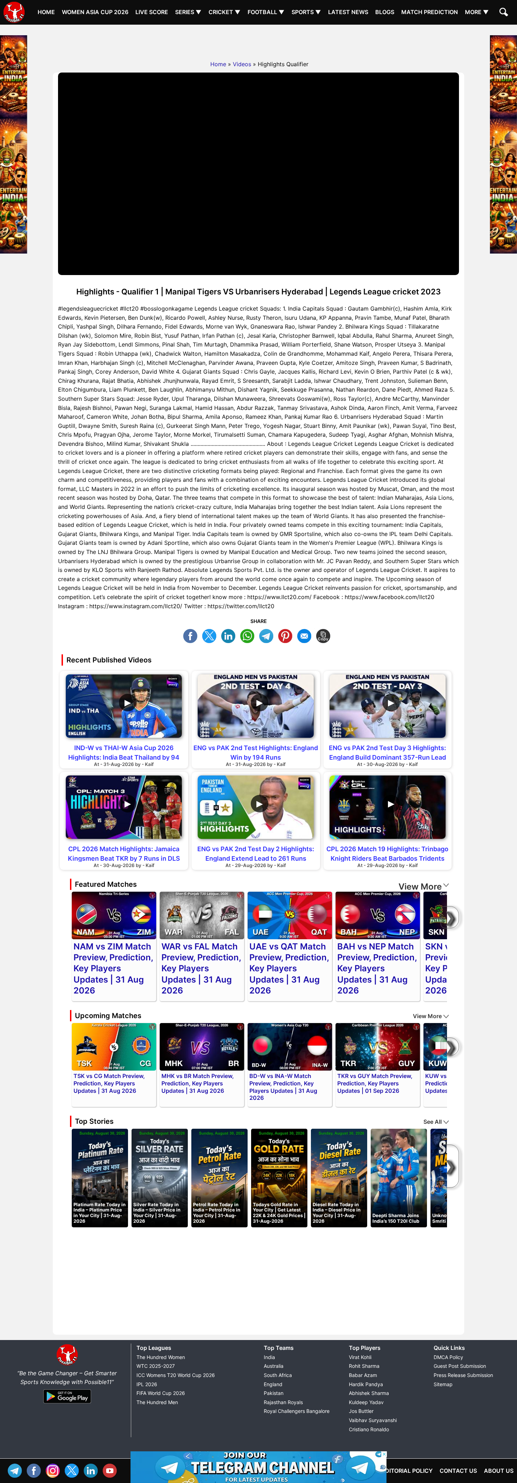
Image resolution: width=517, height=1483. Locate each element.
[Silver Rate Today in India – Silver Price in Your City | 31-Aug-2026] (160, 1177)
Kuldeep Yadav (366, 1402)
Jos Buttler (361, 1411)
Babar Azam (363, 1375)
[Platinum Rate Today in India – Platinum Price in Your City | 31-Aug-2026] (100, 1177)
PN (287, 635)
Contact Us (458, 1470)
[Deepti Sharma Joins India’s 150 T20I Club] (399, 1177)
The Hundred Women (160, 1357)
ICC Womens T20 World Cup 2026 (175, 1375)
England (273, 1384)
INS (54, 1470)
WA (249, 635)
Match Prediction (429, 11)
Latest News (348, 11)
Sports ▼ (306, 11)
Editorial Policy (407, 1470)
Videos (242, 64)
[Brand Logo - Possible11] (67, 1363)
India (269, 1357)
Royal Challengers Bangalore (297, 1411)
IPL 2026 (146, 1384)
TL (268, 635)
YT (111, 1470)
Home (46, 11)
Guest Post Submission (460, 1366)
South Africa (278, 1375)
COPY (325, 635)
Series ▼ (188, 11)
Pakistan (273, 1393)
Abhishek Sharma (369, 1393)
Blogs (384, 11)
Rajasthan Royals (283, 1402)
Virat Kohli (360, 1357)
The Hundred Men (157, 1402)
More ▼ (477, 11)
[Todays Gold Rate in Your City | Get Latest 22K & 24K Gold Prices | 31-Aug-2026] (279, 1177)
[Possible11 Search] (504, 13)
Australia (273, 1366)
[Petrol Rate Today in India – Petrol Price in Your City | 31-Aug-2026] (219, 1177)
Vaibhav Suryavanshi (373, 1420)
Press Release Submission (463, 1375)
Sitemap (443, 1384)
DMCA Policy (448, 1357)
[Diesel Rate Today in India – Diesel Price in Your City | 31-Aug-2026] (339, 1177)
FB (192, 635)
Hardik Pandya (366, 1384)
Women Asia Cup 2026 (95, 11)
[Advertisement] (258, 40)
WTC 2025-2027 (155, 1366)
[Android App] (67, 1403)
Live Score (151, 11)
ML (306, 635)
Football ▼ (266, 11)
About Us (498, 1470)
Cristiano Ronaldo (369, 1429)
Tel (16, 1470)
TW (211, 635)
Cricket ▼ (225, 11)
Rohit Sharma (364, 1366)
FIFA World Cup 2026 (160, 1393)
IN (92, 1470)
